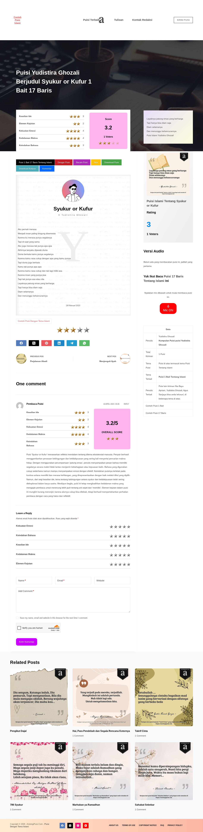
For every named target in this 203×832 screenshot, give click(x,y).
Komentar (47, 168)
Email (60, 580)
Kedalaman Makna (25, 554)
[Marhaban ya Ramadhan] (101, 771)
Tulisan (118, 19)
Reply (126, 404)
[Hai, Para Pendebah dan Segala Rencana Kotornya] (101, 697)
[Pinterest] (46, 343)
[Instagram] (78, 825)
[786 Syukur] (39, 771)
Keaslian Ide (22, 544)
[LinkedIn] (59, 343)
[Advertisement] (50, 20)
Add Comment (26, 591)
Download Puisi (111, 162)
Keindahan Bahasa (26, 535)
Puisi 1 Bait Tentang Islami (172, 377)
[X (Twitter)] (34, 343)
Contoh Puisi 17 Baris (156, 413)
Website (100, 580)
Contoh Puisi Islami (17, 20)
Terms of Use (128, 825)
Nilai (96, 162)
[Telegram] (72, 343)
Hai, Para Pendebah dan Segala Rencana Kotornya (101, 731)
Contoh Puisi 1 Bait (155, 406)
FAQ (162, 825)
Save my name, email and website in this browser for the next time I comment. (54, 618)
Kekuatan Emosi (24, 525)
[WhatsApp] (84, 343)
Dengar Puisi (64, 162)
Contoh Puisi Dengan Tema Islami (34, 321)
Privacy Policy (175, 825)
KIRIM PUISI (183, 20)
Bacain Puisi (82, 162)
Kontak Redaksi (142, 19)
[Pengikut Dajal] (39, 697)
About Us (113, 825)
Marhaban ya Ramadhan (86, 805)
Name (22, 580)
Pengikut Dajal (18, 731)
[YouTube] (86, 825)
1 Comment (78, 735)
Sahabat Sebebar (144, 805)
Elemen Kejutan (24, 563)
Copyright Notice (148, 825)
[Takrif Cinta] (164, 697)
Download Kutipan (27, 168)
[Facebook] (21, 343)
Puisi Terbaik (91, 19)
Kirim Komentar (26, 642)
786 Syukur (16, 805)
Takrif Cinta (141, 731)
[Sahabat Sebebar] (164, 771)
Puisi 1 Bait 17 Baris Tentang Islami (35, 162)
